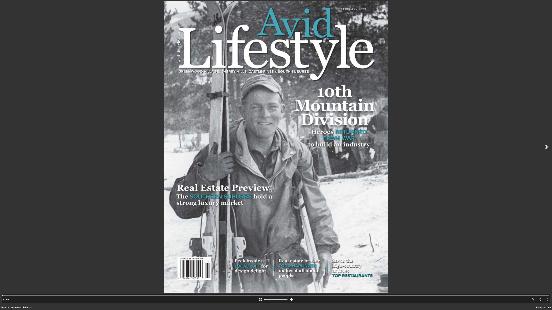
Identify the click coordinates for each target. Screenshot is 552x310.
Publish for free (543, 307)
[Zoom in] (291, 299)
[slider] (276, 299)
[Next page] (546, 152)
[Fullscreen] (547, 299)
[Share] (540, 299)
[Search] (533, 299)
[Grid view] (260, 299)
